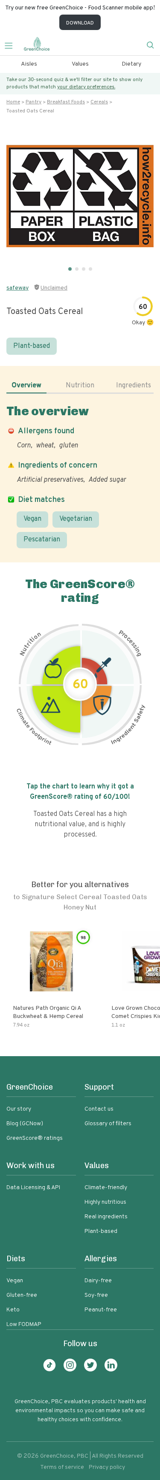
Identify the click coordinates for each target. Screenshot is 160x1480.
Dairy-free (98, 1280)
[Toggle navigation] (12, 44)
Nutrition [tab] (80, 385)
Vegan (32, 519)
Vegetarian (75, 519)
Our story (18, 1109)
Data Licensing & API (33, 1187)
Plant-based (31, 346)
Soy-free (96, 1295)
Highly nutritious (105, 1202)
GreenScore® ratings (34, 1138)
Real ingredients (106, 1216)
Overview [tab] (26, 385)
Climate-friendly (105, 1187)
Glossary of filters (107, 1123)
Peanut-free (100, 1310)
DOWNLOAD (80, 23)
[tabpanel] (80, 476)
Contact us (98, 1109)
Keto (13, 1310)
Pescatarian (41, 539)
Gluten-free (21, 1295)
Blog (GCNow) (24, 1123)
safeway (17, 288)
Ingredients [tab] (133, 385)
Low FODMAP (23, 1324)
